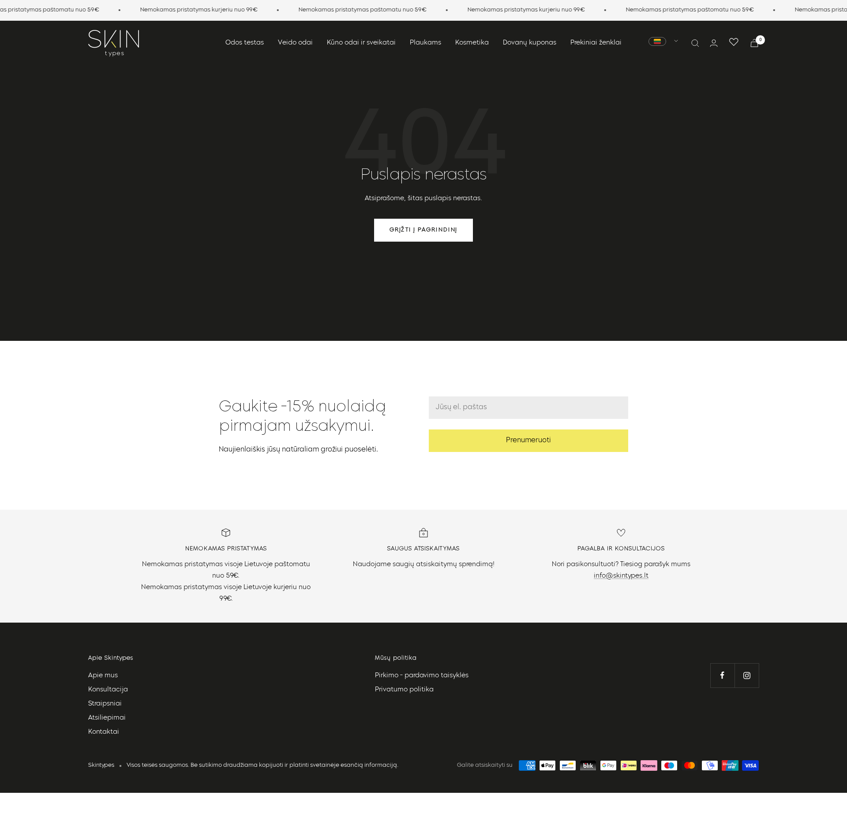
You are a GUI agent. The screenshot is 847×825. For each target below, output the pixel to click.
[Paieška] (695, 43)
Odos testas (244, 43)
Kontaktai (103, 732)
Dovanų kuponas (529, 43)
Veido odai (295, 43)
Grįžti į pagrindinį (423, 230)
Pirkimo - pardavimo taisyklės (421, 675)
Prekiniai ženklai (596, 43)
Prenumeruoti (528, 440)
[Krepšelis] (754, 43)
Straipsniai (105, 704)
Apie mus (103, 675)
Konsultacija (108, 690)
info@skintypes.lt (621, 576)
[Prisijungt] (714, 43)
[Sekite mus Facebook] (722, 675)
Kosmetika (472, 43)
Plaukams (425, 43)
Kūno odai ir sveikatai (361, 43)
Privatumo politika (404, 690)
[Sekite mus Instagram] (747, 675)
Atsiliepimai (107, 718)
